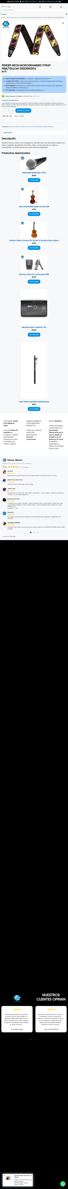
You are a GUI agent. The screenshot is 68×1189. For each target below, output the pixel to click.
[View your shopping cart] (66, 14)
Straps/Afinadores (47, 127)
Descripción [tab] (7, 133)
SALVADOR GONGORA (14, 522)
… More (16, 508)
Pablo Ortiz (11, 512)
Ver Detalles (34, 180)
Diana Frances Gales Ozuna (15, 479)
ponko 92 (10, 471)
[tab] (28, 1039)
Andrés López (11, 488)
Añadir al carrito (23, 110)
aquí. (43, 90)
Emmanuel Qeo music (14, 499)
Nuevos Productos (13, 18)
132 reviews (25, 467)
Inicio (3, 18)
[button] (63, 23)
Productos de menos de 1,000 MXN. (31, 127)
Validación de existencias (10, 100)
